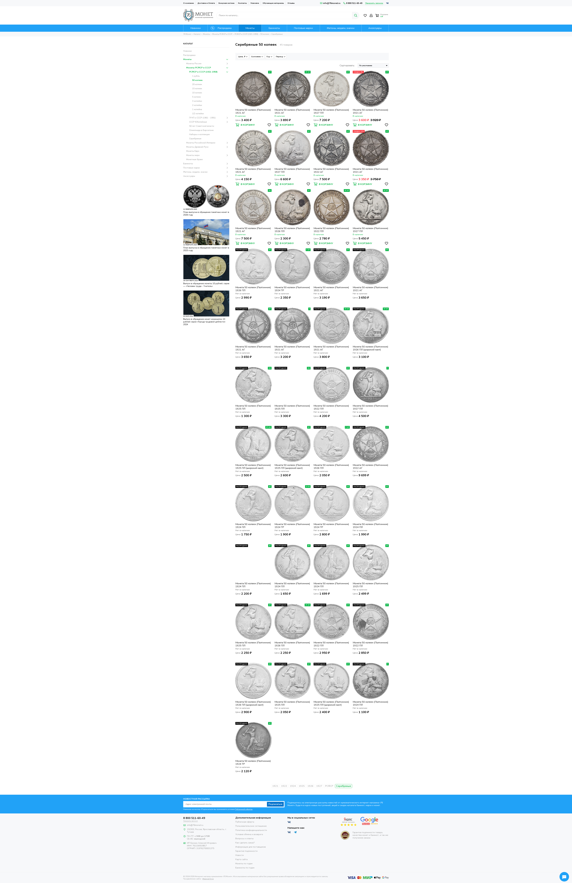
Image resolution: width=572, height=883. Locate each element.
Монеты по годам (243, 863)
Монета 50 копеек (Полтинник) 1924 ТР (292, 289)
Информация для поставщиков (250, 846)
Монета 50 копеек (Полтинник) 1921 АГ (253, 111)
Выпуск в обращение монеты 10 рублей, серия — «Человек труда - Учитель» (206, 285)
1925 (302, 786)
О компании (188, 3)
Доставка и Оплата (206, 3)
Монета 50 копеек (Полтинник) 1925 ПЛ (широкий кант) (253, 467)
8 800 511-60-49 (354, 3)
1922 (284, 786)
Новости (239, 855)
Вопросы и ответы (244, 838)
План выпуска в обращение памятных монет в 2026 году (206, 213)
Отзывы (290, 3)
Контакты (242, 3)
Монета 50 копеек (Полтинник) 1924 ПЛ (253, 526)
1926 (310, 786)
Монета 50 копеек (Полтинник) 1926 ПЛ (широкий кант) (370, 348)
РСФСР (329, 786)
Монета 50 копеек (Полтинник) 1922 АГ (331, 171)
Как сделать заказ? (245, 842)
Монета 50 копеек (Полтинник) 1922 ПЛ (331, 230)
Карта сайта (241, 859)
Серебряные (343, 786)
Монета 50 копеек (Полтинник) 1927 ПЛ (331, 111)
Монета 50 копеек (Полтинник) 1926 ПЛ (292, 230)
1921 (275, 786)
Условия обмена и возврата (249, 834)
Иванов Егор (208, 879)
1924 (293, 786)
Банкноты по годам (244, 867)
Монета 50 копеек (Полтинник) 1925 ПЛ (253, 407)
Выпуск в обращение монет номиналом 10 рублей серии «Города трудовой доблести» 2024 (204, 322)
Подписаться (275, 804)
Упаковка (254, 3)
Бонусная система (226, 3)
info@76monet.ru (331, 3)
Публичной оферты (243, 809)
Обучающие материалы (273, 3)
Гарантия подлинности (246, 851)
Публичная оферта (244, 821)
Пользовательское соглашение (251, 826)
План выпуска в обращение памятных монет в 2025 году (206, 249)
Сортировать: (347, 65)
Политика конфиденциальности (251, 830)
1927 (319, 786)
